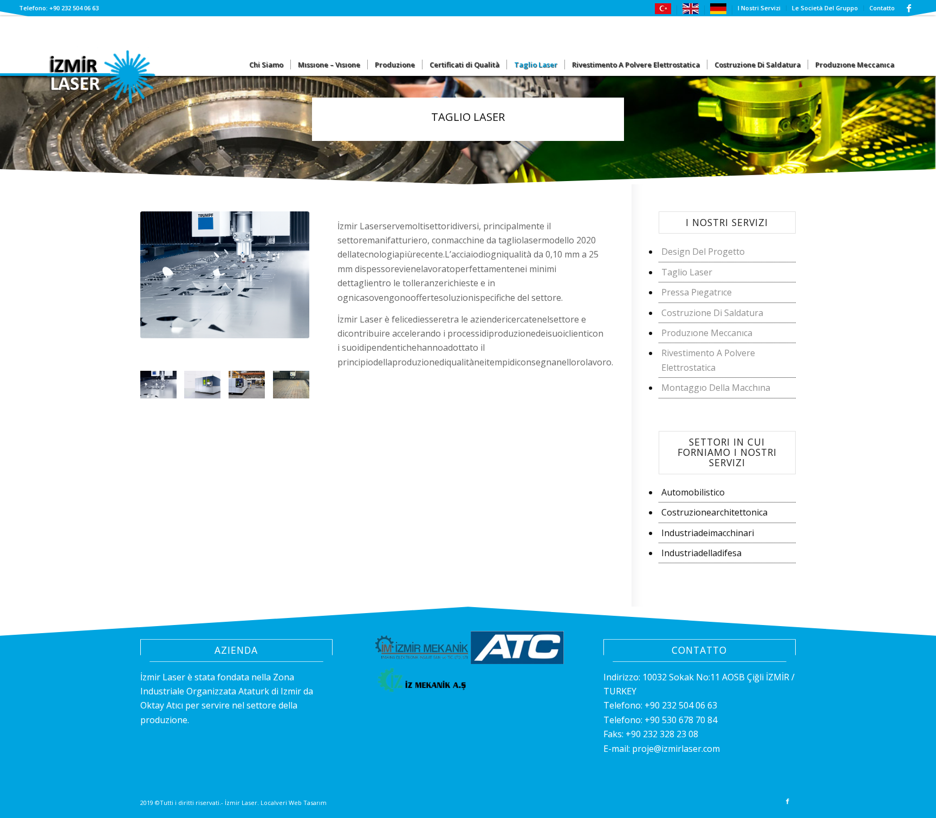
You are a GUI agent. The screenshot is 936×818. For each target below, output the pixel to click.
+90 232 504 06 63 (681, 705)
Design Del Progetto (703, 251)
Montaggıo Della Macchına (715, 388)
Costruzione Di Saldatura (712, 313)
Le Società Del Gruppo (825, 8)
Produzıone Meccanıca (706, 333)
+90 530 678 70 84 (681, 720)
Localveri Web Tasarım (294, 802)
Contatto (882, 8)
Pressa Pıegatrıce (696, 292)
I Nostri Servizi (759, 8)
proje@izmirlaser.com (676, 749)
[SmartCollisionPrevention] (162, 388)
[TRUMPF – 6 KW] (206, 388)
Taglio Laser (686, 272)
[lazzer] (251, 388)
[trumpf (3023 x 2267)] (295, 388)
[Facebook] (909, 8)
